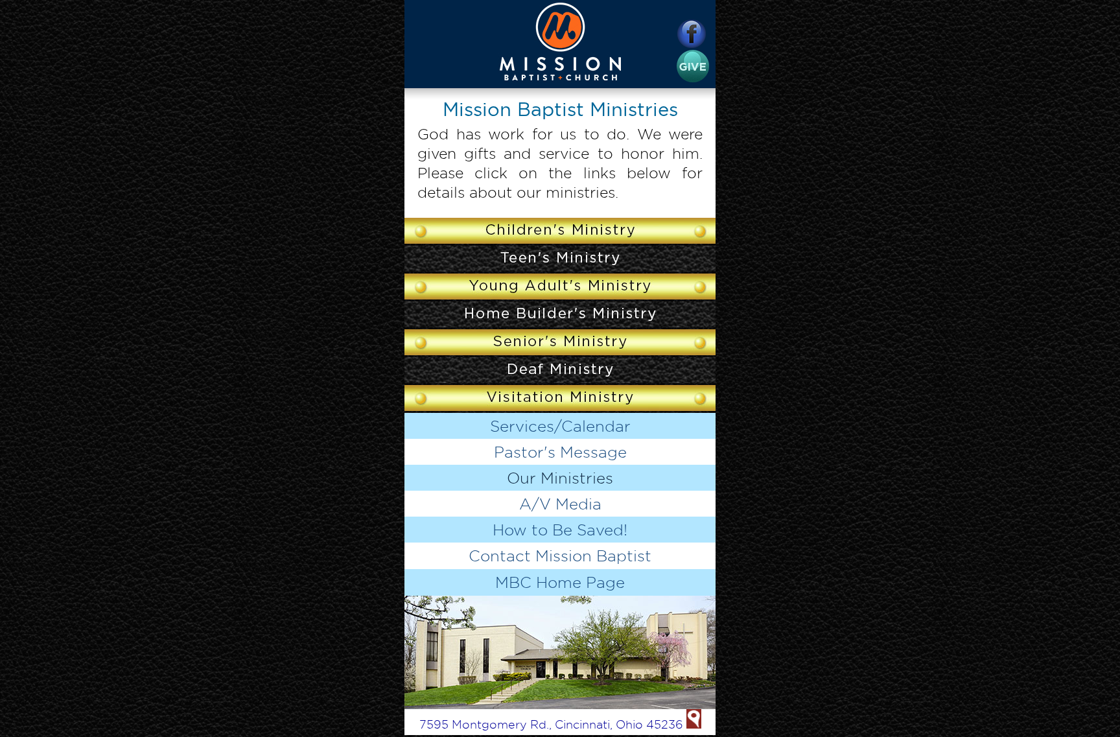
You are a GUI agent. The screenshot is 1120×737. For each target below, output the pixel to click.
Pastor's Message (560, 452)
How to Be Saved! (560, 529)
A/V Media (560, 503)
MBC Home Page (560, 582)
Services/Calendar (560, 426)
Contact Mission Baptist (560, 555)
